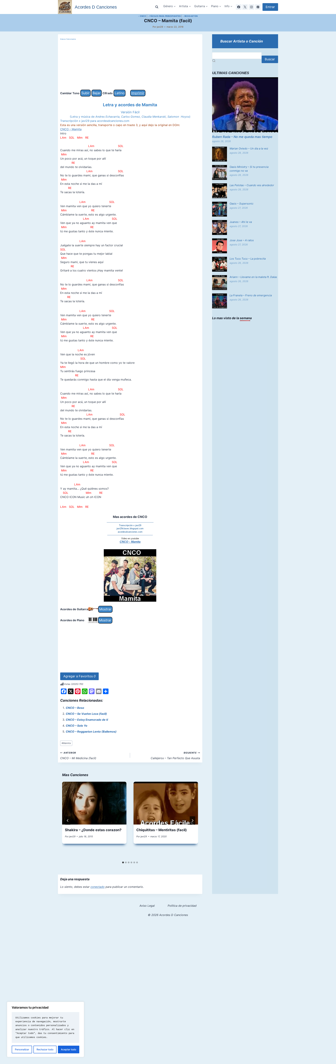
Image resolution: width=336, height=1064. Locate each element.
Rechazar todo (45, 1049)
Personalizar (22, 1049)
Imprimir (137, 93)
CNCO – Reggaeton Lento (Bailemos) (91, 731)
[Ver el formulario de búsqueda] (157, 7)
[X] (245, 7)
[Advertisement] (130, 65)
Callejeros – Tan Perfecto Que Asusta (175, 755)
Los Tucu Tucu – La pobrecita (248, 258)
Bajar (97, 93)
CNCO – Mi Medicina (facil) (78, 755)
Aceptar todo (68, 1049)
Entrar (270, 7)
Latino (119, 93)
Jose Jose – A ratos (242, 240)
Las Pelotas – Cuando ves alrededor (252, 185)
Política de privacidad (182, 905)
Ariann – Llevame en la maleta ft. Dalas (253, 277)
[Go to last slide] (68, 820)
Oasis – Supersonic (241, 203)
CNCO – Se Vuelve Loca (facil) (86, 713)
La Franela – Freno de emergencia (251, 295)
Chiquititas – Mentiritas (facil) (161, 830)
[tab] (123, 862)
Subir (85, 93)
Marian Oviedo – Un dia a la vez (249, 148)
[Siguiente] (192, 820)
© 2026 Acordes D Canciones (168, 915)
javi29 (160, 27)
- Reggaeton (190, 16)
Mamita (66, 743)
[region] (45, 1029)
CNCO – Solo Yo (76, 725)
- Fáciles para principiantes (164, 16)
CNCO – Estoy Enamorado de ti (87, 719)
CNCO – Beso (75, 708)
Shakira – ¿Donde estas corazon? (93, 830)
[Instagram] (251, 7)
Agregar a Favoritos (79, 676)
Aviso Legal (147, 905)
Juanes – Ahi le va (241, 222)
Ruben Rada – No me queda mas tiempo (242, 137)
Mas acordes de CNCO (130, 517)
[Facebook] (238, 7)
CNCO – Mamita (71, 129)
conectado (97, 887)
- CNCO (142, 16)
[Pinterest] (258, 7)
